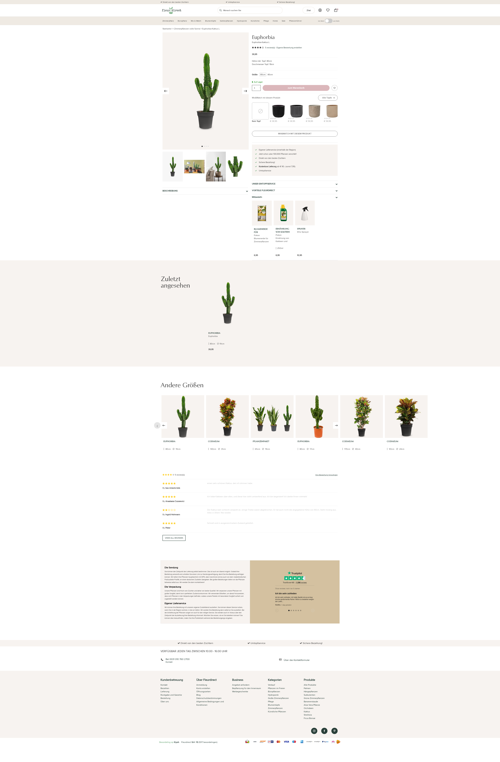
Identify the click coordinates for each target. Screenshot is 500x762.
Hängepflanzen (311, 691)
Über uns (165, 701)
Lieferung (165, 691)
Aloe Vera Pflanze (312, 704)
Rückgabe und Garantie (171, 694)
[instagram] (314, 731)
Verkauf (271, 684)
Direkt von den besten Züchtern (176, 2)
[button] (202, 146)
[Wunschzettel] (328, 10)
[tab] (178, 699)
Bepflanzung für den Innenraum (246, 688)
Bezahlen (165, 688)
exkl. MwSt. (336, 21)
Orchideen (308, 708)
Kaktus (307, 711)
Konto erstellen (203, 688)
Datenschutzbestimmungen (208, 698)
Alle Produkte (310, 684)
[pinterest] (334, 731)
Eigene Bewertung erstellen (289, 47)
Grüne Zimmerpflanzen (314, 698)
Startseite (166, 28)
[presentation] (165, 91)
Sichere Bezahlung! (287, 2)
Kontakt (164, 684)
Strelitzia (308, 714)
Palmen (307, 688)
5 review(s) (270, 47)
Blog (198, 694)
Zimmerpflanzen (275, 708)
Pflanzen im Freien (276, 688)
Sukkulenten (309, 694)
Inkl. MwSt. (321, 21)
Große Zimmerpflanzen (278, 698)
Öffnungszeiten (203, 691)
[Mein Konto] (320, 10)
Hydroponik (273, 694)
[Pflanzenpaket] (272, 416)
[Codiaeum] (227, 416)
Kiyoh (176, 742)
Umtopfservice (234, 2)
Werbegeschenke (240, 691)
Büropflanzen (274, 691)
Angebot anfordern (240, 684)
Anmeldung (201, 684)
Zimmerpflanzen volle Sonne (187, 28)
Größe (255, 74)
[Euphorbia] (227, 303)
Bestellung (165, 698)
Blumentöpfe (274, 704)
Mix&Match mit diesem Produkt (266, 97)
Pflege (271, 701)
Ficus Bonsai (309, 718)
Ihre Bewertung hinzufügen (326, 475)
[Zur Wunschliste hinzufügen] (335, 88)
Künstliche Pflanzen (277, 711)
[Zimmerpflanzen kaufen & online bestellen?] (171, 10)
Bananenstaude (311, 701)
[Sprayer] (305, 213)
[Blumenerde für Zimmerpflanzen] (262, 213)
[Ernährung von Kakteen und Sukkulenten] (283, 213)
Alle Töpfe (327, 97)
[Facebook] (324, 731)
